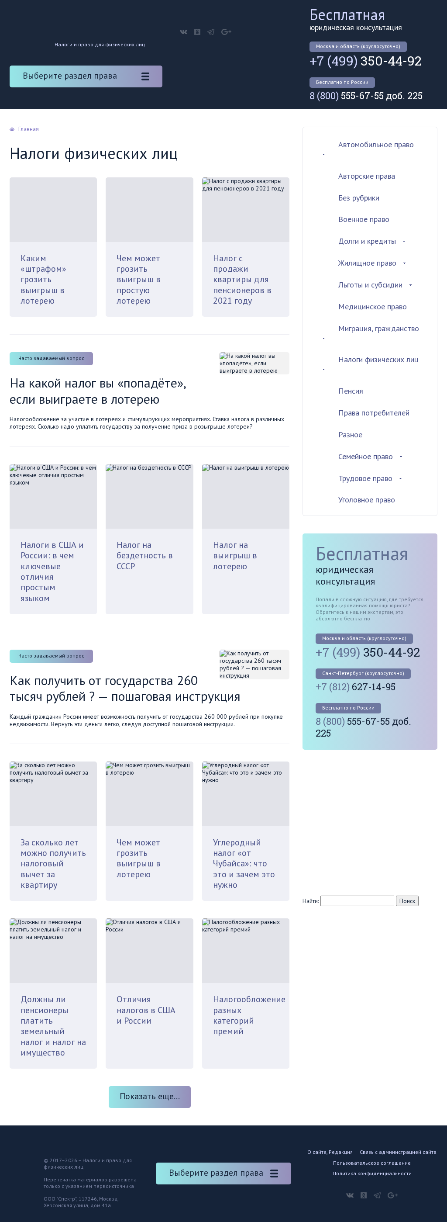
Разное (350, 434)
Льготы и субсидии (370, 285)
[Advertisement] (375, 821)
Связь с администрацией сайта (398, 1152)
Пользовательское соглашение (372, 1163)
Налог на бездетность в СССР (145, 555)
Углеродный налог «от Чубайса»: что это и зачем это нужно (244, 863)
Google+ (226, 32)
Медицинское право (372, 306)
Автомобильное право (376, 144)
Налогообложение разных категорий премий (249, 1015)
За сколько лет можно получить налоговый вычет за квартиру (53, 863)
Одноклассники (197, 32)
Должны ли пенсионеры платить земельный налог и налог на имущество (53, 1026)
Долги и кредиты (367, 241)
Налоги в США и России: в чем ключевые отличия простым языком (52, 571)
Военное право (363, 219)
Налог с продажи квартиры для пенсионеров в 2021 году (242, 279)
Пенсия (350, 391)
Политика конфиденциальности (372, 1173)
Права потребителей (373, 413)
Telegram (210, 32)
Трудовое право (365, 478)
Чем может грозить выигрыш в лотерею (139, 858)
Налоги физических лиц (378, 359)
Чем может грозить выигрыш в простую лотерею (139, 279)
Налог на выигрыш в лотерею (235, 555)
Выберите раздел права (70, 75)
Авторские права (366, 176)
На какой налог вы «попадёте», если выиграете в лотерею (98, 390)
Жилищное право (367, 263)
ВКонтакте (183, 32)
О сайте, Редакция (330, 1152)
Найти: (311, 901)
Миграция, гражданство (378, 328)
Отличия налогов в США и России (146, 1010)
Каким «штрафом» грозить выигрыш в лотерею (43, 279)
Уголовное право (366, 500)
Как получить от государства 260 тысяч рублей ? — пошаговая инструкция (125, 688)
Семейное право (365, 456)
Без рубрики (358, 198)
